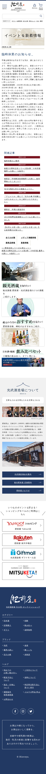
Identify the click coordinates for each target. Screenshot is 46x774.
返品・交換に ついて (9, 685)
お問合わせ (8, 699)
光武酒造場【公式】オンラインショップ (23, 607)
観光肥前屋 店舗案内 (23, 482)
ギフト (14, 21)
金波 (26, 645)
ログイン (34, 8)
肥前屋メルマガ (23, 491)
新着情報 (25, 243)
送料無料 (28, 630)
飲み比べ (28, 625)
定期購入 (7, 625)
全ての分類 (10, 238)
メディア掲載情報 (28, 238)
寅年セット (32, 21)
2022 (37, 21)
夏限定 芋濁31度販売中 (14, 209)
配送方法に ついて (8, 678)
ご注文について (31, 670)
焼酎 (26, 621)
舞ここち (28, 650)
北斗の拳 (25, 21)
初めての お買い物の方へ (10, 671)
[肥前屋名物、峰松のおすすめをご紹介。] (23, 307)
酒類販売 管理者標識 (8, 693)
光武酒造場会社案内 (23, 474)
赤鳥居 (27, 654)
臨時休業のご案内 (11, 161)
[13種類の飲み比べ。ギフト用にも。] (23, 337)
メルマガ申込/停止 (32, 692)
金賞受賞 (19, 21)
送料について (30, 677)
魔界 (41, 21)
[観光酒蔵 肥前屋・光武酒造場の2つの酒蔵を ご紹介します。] (23, 271)
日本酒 (6, 621)
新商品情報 (10, 243)
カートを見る (41, 8)
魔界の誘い (8, 650)
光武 (5, 645)
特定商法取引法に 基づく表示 (32, 685)
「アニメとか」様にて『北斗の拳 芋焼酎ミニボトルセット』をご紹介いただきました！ (22, 199)
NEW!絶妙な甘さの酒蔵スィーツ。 (19, 189)
